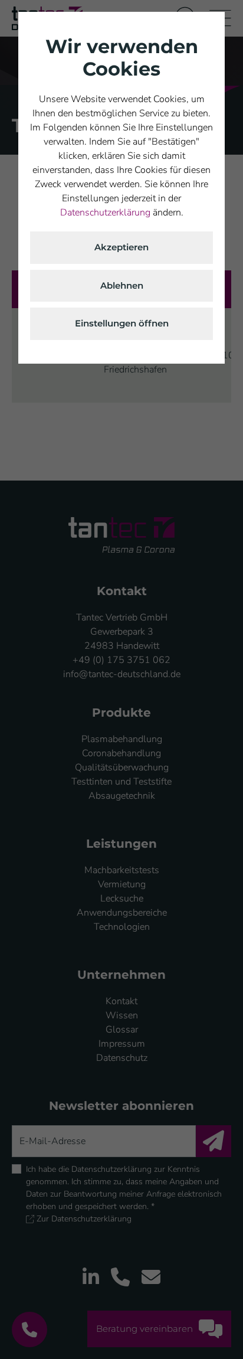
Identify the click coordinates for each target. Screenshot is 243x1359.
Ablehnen (121, 285)
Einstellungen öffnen (122, 323)
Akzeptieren (121, 247)
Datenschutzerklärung (105, 212)
